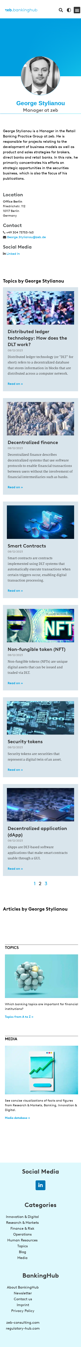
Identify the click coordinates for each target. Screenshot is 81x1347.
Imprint (23, 1305)
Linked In (13, 254)
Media (22, 1258)
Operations (22, 1234)
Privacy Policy (22, 1311)
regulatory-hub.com (23, 1328)
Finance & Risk (22, 1228)
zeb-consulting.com (23, 1322)
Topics (22, 1246)
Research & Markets (22, 1222)
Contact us (23, 1299)
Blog (22, 1252)
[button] (77, 10)
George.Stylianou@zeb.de (26, 237)
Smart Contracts (27, 546)
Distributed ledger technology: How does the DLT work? (37, 338)
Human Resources (22, 1240)
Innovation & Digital (22, 1217)
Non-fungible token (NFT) (36, 649)
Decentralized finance (33, 442)
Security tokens (25, 741)
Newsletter (23, 1293)
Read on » (15, 384)
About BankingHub (23, 1287)
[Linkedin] (40, 1185)
